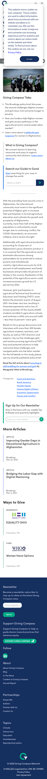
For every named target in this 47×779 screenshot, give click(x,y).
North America (24, 382)
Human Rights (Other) (27, 389)
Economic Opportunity (28, 392)
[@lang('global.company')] (5, 3)
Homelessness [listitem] (9, 739)
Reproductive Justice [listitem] (12, 743)
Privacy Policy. (15, 52)
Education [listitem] (7, 735)
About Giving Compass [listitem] (13, 668)
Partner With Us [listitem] (10, 707)
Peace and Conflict (26, 395)
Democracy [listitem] (8, 731)
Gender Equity (24, 385)
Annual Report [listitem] (9, 683)
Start (8, 173)
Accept (29, 59)
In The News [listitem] (8, 675)
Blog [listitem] (5, 671)
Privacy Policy (23, 772)
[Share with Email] (43, 61)
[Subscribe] (41, 419)
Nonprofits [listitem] (7, 699)
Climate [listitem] (6, 727)
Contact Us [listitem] (8, 711)
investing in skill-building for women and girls (22, 364)
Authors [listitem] (6, 703)
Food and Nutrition (26, 378)
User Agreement (23, 775)
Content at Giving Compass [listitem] (15, 679)
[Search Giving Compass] (36, 4)
